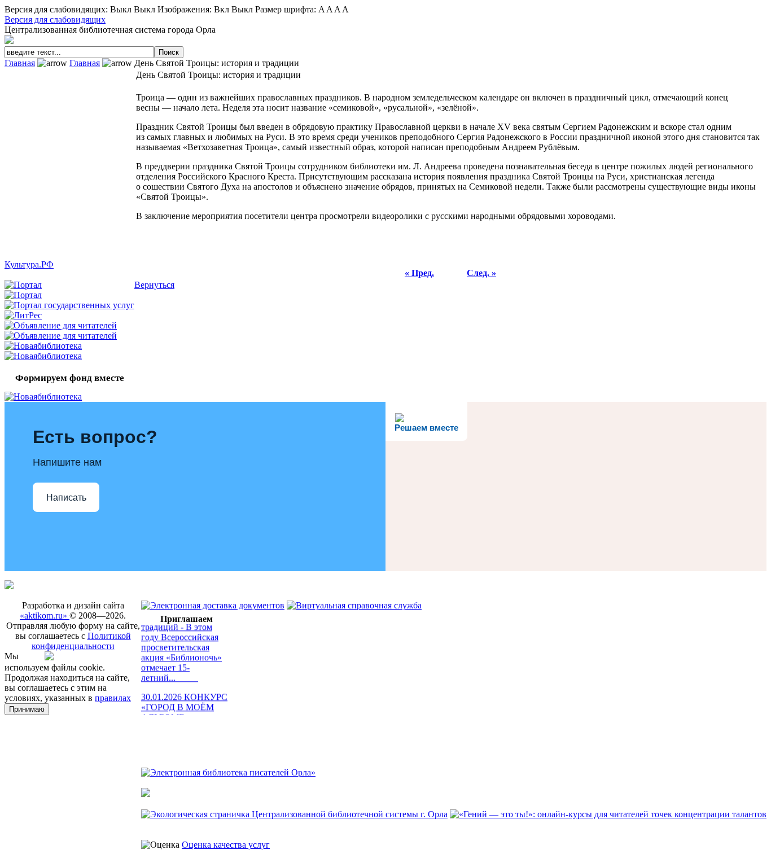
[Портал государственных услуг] (69, 305)
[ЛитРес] (23, 315)
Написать (66, 497)
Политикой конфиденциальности (81, 641)
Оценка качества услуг (226, 844)
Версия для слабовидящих (55, 19)
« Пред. (419, 273)
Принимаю (27, 709)
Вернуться (154, 285)
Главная (20, 63)
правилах (113, 698)
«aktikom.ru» (44, 615)
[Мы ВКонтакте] (52, 657)
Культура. (29, 264)
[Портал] (23, 285)
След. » (481, 273)
